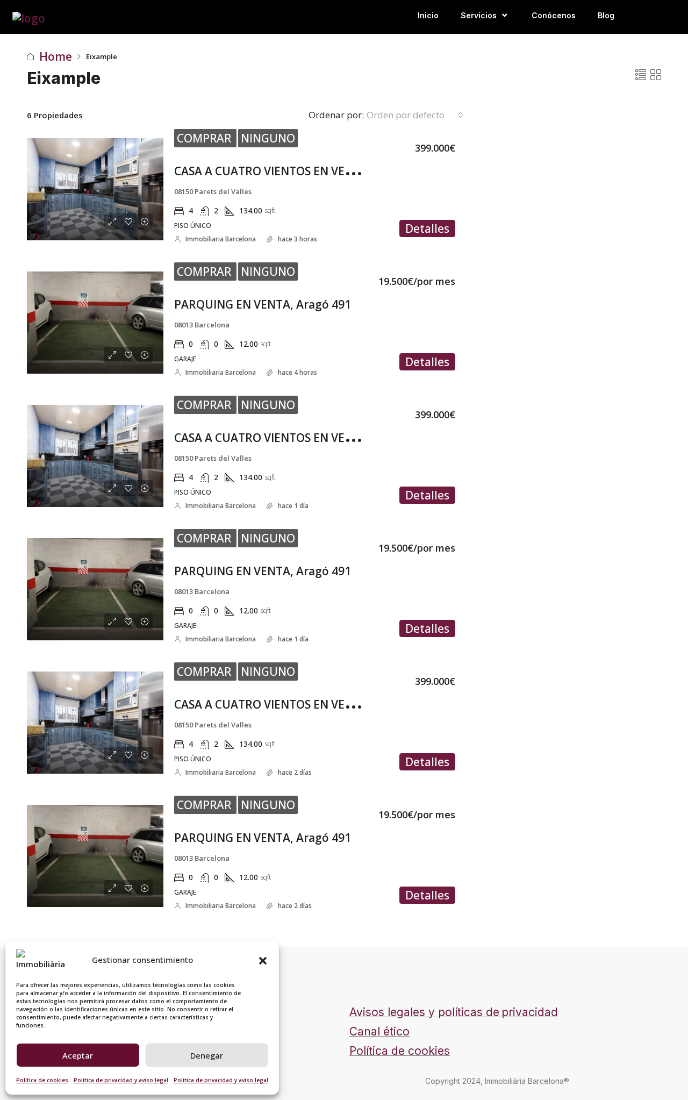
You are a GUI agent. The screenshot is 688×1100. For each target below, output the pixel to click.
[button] (262, 959)
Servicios (479, 15)
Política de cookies (42, 1080)
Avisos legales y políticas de (424, 1012)
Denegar (206, 1055)
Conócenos (554, 15)
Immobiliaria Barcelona (220, 239)
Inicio (428, 15)
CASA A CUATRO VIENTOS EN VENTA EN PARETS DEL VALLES (335, 170)
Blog (606, 15)
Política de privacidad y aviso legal (121, 1080)
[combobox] (415, 115)
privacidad (529, 1012)
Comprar (205, 138)
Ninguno (268, 138)
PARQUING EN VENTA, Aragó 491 (262, 304)
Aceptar (77, 1055)
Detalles (427, 228)
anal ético (383, 1031)
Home (55, 56)
